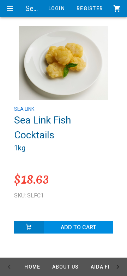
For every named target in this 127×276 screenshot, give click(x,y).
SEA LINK (24, 109)
